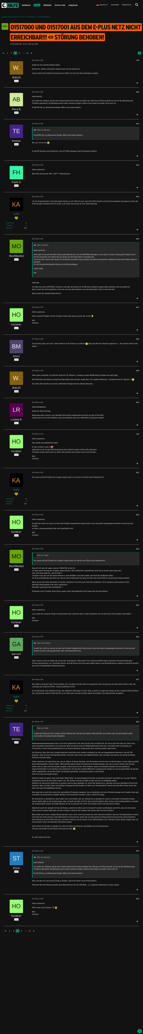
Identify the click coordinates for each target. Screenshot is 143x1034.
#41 (138, 60)
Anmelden (115, 5)
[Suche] (136, 4)
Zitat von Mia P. (42, 245)
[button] (102, 4)
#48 (137, 339)
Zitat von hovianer (44, 643)
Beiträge (9, 228)
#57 (137, 679)
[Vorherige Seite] (3, 53)
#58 (137, 722)
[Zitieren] (137, 82)
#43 (137, 124)
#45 (137, 196)
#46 (137, 239)
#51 (138, 434)
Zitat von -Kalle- (43, 555)
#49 (137, 370)
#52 (137, 472)
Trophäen (9, 225)
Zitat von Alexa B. (43, 130)
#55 (137, 605)
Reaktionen (10, 223)
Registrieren (126, 5)
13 (27, 53)
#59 (137, 851)
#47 (137, 307)
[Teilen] (139, 53)
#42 (137, 92)
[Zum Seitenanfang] (139, 1031)
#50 (137, 402)
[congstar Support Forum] (10, 5)
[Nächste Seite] (31, 53)
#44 (137, 165)
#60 (137, 899)
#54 (137, 549)
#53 (137, 515)
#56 (137, 637)
